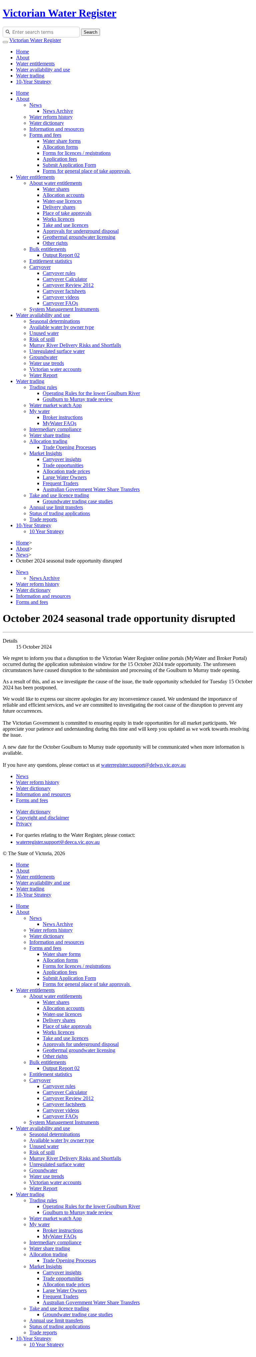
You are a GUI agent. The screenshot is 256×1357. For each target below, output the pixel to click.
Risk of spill (42, 339)
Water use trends (46, 363)
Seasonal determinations (54, 321)
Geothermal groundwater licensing (79, 237)
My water (39, 411)
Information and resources (56, 129)
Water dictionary (46, 123)
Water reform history (51, 117)
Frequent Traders (60, 483)
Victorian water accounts (55, 369)
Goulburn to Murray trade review (78, 399)
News (35, 105)
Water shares (56, 189)
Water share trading (49, 435)
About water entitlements (55, 183)
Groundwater (43, 357)
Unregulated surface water (57, 351)
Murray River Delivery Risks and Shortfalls (75, 345)
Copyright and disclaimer (42, 817)
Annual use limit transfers (56, 507)
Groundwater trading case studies (78, 501)
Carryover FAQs (60, 303)
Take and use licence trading (59, 495)
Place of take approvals (67, 213)
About (22, 57)
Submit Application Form (69, 165)
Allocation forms (60, 147)
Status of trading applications (59, 513)
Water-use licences (62, 201)
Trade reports (43, 519)
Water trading (30, 75)
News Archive (58, 111)
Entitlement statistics (50, 261)
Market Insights (45, 453)
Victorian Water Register (59, 13)
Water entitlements (35, 63)
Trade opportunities (63, 465)
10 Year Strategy (46, 531)
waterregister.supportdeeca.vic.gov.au (58, 842)
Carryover (40, 267)
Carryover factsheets (64, 291)
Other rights (55, 243)
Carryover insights (62, 459)
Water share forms (62, 141)
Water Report (43, 375)
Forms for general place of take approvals (87, 171)
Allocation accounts (63, 195)
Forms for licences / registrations (77, 153)
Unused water (44, 333)
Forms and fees (45, 135)
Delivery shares (59, 207)
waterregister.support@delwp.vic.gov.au (143, 765)
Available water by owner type (61, 327)
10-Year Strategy (33, 81)
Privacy (24, 823)
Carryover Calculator (65, 279)
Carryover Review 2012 (68, 285)
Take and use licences (65, 225)
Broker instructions (63, 417)
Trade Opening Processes (69, 447)
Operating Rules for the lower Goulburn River (91, 393)
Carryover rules (59, 273)
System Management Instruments (64, 309)
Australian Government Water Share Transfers (91, 489)
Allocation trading (48, 441)
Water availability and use (43, 69)
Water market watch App (55, 405)
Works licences (58, 219)
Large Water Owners (65, 477)
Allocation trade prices (66, 471)
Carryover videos (61, 297)
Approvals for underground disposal (81, 231)
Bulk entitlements (47, 249)
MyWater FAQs (59, 423)
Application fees (60, 159)
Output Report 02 (61, 255)
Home (22, 51)
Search (90, 32)
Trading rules (43, 387)
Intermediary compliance (55, 429)
